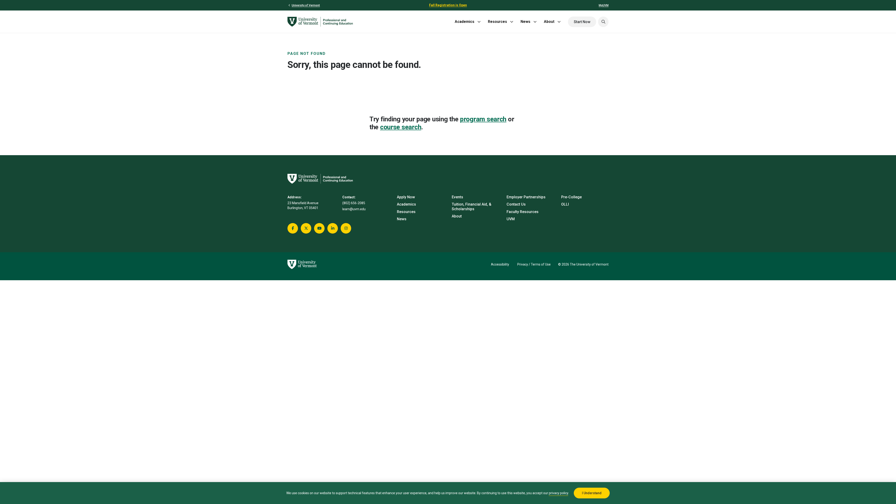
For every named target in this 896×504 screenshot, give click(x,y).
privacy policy (558, 493)
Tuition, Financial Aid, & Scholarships (471, 206)
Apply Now (406, 197)
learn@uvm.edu (354, 209)
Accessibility (500, 264)
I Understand (592, 493)
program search (483, 119)
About (549, 21)
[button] (603, 22)
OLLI (565, 204)
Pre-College (571, 197)
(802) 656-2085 (353, 203)
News (525, 21)
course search (400, 127)
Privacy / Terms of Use (534, 264)
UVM (511, 219)
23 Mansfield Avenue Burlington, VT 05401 (302, 205)
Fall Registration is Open (448, 5)
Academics (464, 21)
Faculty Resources (523, 212)
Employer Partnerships (526, 197)
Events (457, 197)
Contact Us (516, 204)
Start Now (582, 22)
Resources (497, 21)
